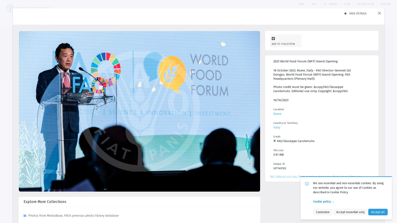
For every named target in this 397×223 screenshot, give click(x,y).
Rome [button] (277, 114)
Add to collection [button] (283, 43)
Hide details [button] (358, 13)
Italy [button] (276, 127)
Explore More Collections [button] (45, 201)
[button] (379, 13)
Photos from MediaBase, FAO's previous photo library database (73, 215)
